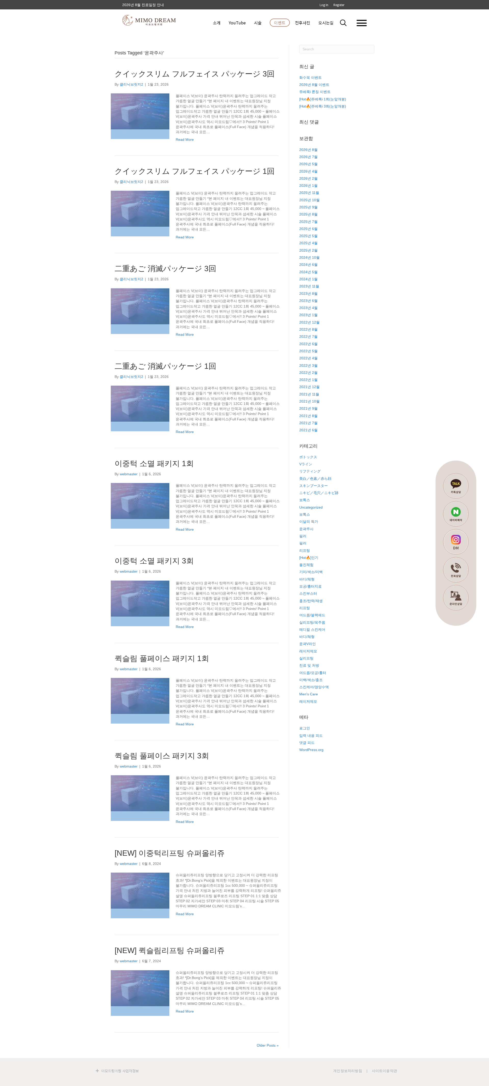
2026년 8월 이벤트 (314, 85)
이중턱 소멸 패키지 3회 (154, 561)
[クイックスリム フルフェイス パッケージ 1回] (140, 213)
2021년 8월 (308, 416)
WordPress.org (311, 750)
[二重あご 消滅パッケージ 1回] (140, 408)
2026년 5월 (308, 164)
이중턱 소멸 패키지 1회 (154, 463)
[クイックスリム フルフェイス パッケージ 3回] (140, 116)
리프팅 (304, 550)
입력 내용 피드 (311, 735)
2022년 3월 (308, 365)
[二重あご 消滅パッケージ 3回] (140, 311)
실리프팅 (306, 658)
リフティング (310, 471)
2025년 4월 (308, 243)
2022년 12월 (309, 322)
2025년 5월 (308, 236)
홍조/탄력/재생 (311, 601)
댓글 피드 (307, 743)
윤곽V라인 (307, 644)
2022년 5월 (308, 351)
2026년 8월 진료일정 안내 (143, 6)
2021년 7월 (308, 423)
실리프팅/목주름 (312, 622)
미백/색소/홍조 (311, 680)
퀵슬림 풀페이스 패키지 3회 (162, 756)
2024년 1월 (308, 279)
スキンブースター (313, 486)
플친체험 (306, 565)
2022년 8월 (308, 329)
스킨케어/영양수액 (314, 687)
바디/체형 (307, 579)
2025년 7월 (308, 222)
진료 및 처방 (309, 665)
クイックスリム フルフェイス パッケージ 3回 (195, 74)
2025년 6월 (308, 229)
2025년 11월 (309, 193)
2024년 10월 (309, 257)
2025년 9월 (308, 207)
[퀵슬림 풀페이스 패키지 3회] (140, 798)
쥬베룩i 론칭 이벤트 (315, 92)
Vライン (305, 464)
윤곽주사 (306, 529)
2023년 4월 (308, 308)
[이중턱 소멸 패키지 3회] (140, 603)
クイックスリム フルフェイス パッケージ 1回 (195, 171)
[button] (346, 22)
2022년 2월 (308, 373)
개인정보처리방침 (347, 1071)
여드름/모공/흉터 (312, 673)
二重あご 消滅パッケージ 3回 (165, 268)
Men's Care (308, 694)
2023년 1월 (308, 315)
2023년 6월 (308, 301)
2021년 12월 (309, 387)
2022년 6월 (308, 344)
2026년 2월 (308, 178)
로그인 (304, 728)
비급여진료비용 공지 (138, 3)
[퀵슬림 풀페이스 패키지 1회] (140, 700)
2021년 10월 (309, 401)
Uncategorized (311, 507)
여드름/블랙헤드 (312, 615)
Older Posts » (268, 1045)
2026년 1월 (308, 185)
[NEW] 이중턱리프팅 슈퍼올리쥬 (170, 853)
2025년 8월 (308, 214)
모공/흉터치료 (310, 586)
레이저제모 (308, 651)
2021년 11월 (309, 394)
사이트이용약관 (384, 1071)
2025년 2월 (308, 250)
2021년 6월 (308, 430)
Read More (185, 139)
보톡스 (304, 500)
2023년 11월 (309, 286)
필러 (302, 536)
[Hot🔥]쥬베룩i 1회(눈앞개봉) (322, 99)
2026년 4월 (308, 171)
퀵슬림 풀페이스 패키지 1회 (162, 658)
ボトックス (308, 457)
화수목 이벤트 (310, 77)
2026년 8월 (308, 150)
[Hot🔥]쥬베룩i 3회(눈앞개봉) (322, 106)
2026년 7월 (308, 157)
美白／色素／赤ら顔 (315, 479)
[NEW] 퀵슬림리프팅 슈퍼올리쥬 (170, 950)
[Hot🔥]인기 (308, 558)
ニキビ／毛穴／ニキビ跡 (318, 493)
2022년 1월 (308, 380)
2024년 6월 (308, 265)
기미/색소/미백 (311, 572)
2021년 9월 (308, 408)
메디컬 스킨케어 (312, 630)
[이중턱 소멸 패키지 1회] (140, 505)
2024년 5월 (308, 272)
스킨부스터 (308, 593)
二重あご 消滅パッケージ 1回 (165, 366)
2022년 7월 (308, 336)
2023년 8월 (308, 294)
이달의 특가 (308, 521)
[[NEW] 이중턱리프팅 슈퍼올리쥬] (140, 895)
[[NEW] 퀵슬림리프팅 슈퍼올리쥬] (140, 992)
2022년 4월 (308, 358)
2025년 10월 (309, 200)
